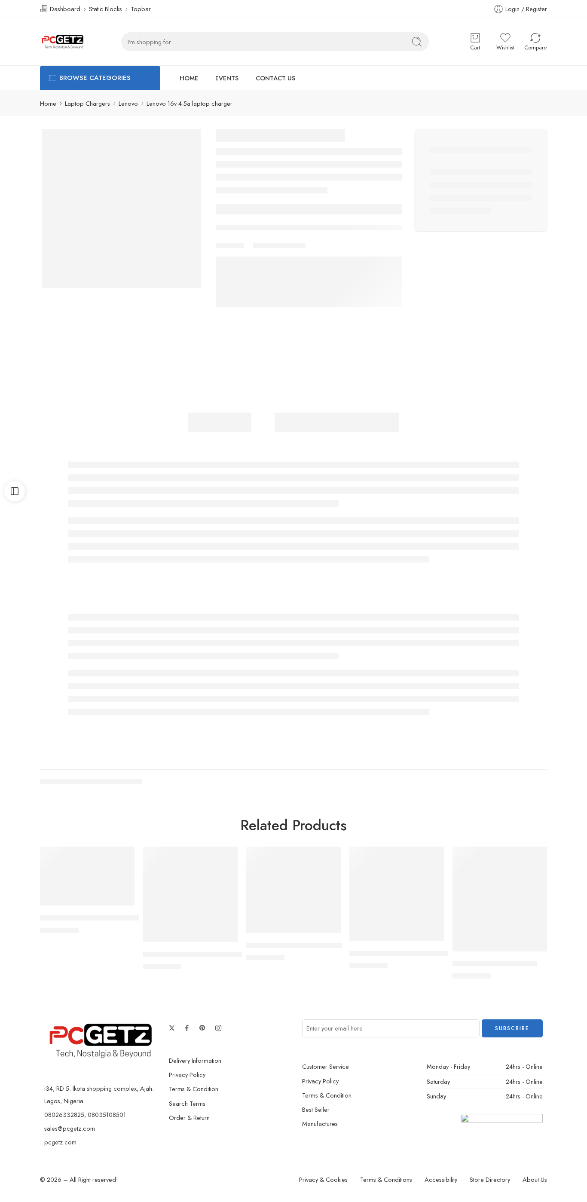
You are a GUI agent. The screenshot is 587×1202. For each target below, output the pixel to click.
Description (219, 422)
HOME (189, 78)
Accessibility (441, 1179)
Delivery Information (195, 1060)
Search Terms (187, 1103)
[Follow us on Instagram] (218, 1028)
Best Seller (316, 1109)
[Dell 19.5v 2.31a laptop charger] (190, 894)
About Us (535, 1179)
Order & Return (189, 1117)
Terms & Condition (193, 1088)
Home (48, 103)
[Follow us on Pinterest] (202, 1028)
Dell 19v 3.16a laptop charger (294, 945)
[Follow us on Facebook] (186, 1028)
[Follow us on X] (172, 1028)
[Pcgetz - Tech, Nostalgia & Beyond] (63, 41)
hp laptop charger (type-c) (494, 964)
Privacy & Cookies (323, 1179)
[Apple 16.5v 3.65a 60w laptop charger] (87, 876)
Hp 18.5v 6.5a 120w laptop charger (407, 953)
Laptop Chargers (87, 103)
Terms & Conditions (386, 1179)
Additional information (337, 422)
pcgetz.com (60, 1142)
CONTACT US (275, 78)
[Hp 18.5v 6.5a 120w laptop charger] (396, 894)
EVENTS (226, 78)
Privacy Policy (187, 1074)
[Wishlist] (122, 858)
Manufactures (320, 1123)
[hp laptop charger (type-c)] (499, 899)
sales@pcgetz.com (69, 1128)
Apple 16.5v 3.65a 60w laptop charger (103, 918)
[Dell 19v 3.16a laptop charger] (293, 890)
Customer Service (325, 1066)
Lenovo (128, 103)
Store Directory (490, 1179)
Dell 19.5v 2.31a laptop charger (193, 954)
